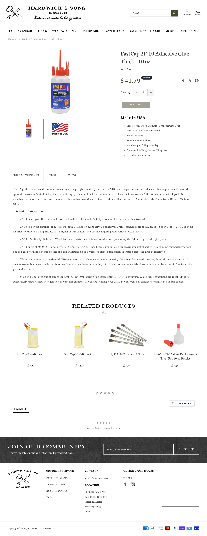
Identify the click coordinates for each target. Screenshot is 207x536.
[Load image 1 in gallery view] (28, 129)
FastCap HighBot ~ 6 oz (79, 354)
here (113, 194)
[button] (198, 13)
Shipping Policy (58, 484)
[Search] (174, 13)
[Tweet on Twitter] (190, 80)
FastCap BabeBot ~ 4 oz (32, 354)
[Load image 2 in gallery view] (60, 129)
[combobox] (154, 13)
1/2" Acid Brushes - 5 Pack (127, 354)
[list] (103, 348)
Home (11, 39)
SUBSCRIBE (186, 449)
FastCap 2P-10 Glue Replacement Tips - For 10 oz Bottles (175, 356)
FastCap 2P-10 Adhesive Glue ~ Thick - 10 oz (40, 39)
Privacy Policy (57, 477)
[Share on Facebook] (183, 80)
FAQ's (49, 497)
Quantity (125, 92)
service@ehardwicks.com (97, 477)
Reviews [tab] (18, 408)
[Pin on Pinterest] (196, 80)
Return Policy (57, 490)
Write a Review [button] (183, 403)
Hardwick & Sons (39, 528)
